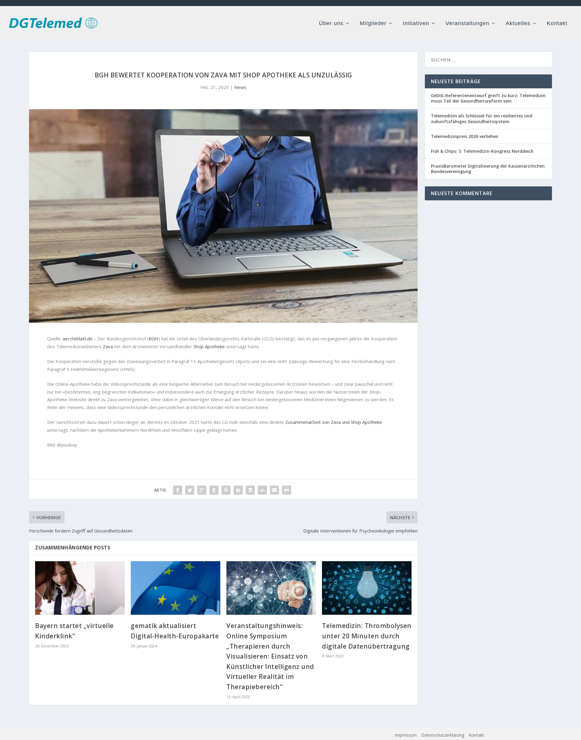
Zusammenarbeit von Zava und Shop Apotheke (333, 422)
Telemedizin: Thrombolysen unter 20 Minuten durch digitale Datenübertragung (367, 635)
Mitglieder (373, 23)
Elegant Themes (140, 735)
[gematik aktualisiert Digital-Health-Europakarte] (175, 588)
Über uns (331, 23)
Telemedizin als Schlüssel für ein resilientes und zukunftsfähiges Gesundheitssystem (481, 118)
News (240, 87)
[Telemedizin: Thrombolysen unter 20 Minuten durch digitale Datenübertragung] (367, 588)
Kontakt (557, 23)
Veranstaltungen (467, 23)
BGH (154, 339)
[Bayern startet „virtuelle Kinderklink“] (80, 588)
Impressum (406, 735)
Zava (108, 346)
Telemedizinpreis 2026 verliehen (464, 136)
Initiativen (416, 23)
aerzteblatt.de (78, 339)
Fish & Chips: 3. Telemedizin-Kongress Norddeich (482, 151)
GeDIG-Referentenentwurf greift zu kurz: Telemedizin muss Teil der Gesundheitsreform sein (488, 98)
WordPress (199, 735)
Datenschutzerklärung (442, 735)
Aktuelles (518, 23)
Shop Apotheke (209, 346)
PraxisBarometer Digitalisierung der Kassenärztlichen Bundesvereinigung (488, 168)
